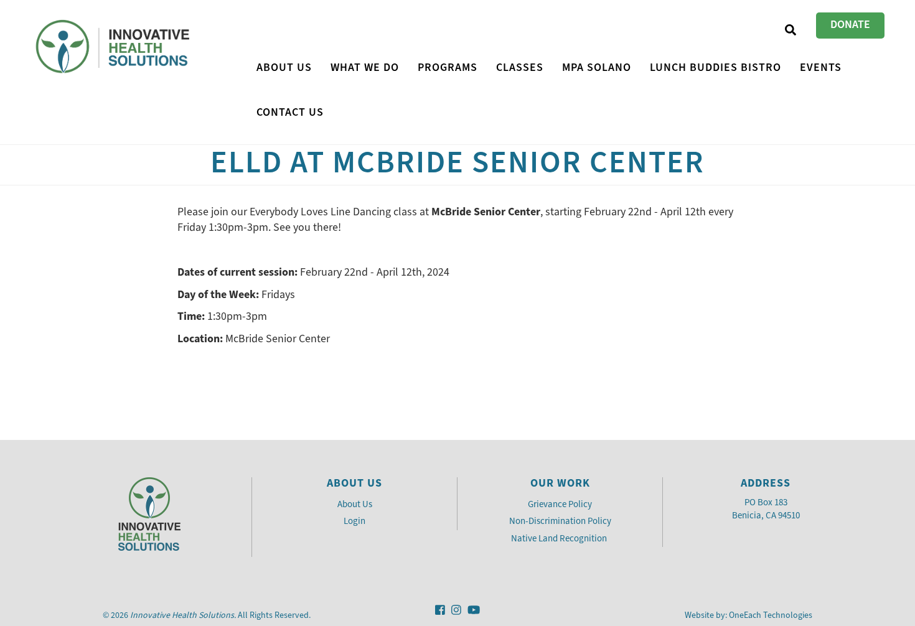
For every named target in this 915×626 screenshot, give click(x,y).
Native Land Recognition (560, 538)
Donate (850, 24)
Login (354, 521)
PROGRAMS (447, 67)
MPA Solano (596, 67)
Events (821, 67)
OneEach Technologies (770, 615)
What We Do (365, 67)
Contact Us (290, 112)
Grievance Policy (560, 504)
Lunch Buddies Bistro (715, 67)
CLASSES (519, 67)
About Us (284, 67)
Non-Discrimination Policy (560, 521)
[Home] (114, 47)
